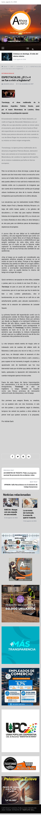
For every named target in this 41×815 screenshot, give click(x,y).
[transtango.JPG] (8, 93)
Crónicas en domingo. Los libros (29, 55)
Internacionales (8, 73)
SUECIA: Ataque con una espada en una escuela (10, 512)
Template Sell (28, 810)
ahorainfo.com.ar (8, 84)
